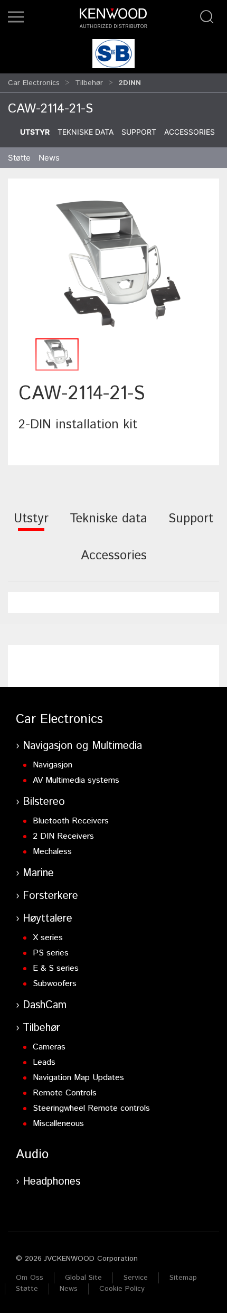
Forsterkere (50, 896)
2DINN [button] (129, 83)
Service (136, 1277)
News (49, 158)
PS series (51, 953)
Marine (38, 873)
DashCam (45, 1005)
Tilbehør (89, 83)
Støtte (27, 1288)
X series (48, 938)
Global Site (83, 1277)
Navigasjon (52, 765)
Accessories (189, 131)
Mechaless (52, 852)
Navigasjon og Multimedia (82, 746)
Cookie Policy (122, 1288)
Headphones (51, 1181)
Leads (44, 1062)
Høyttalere (47, 918)
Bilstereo (44, 802)
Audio (32, 1155)
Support (138, 131)
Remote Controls (65, 1093)
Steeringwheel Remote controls (91, 1108)
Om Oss (29, 1277)
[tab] (31, 526)
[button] (16, 17)
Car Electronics (34, 83)
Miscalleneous (58, 1124)
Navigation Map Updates (78, 1078)
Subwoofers (55, 984)
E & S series (56, 968)
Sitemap (183, 1277)
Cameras (49, 1047)
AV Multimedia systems (76, 780)
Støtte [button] (19, 158)
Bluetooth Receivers (71, 821)
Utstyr (35, 131)
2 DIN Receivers (63, 836)
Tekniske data (86, 131)
